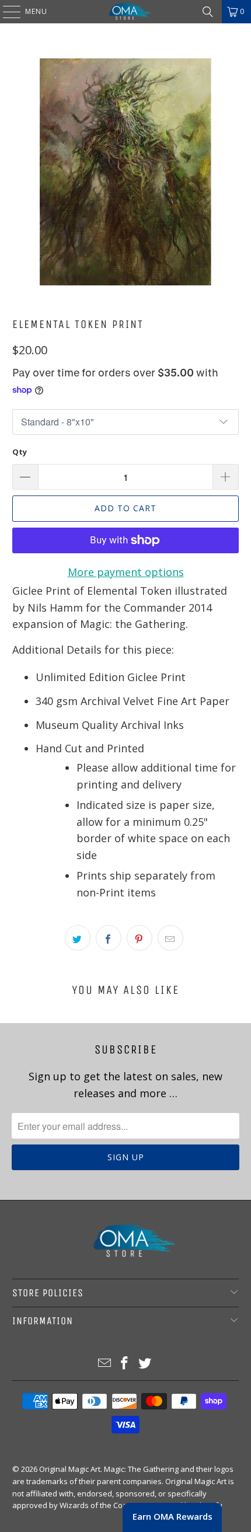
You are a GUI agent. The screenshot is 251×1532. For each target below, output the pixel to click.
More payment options (126, 572)
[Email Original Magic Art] (104, 1363)
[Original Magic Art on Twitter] (145, 1363)
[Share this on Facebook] (108, 938)
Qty (19, 451)
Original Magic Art (69, 1469)
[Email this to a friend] (170, 938)
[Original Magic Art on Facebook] (125, 1363)
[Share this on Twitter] (77, 938)
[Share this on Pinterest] (139, 938)
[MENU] (6, 11)
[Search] (208, 11)
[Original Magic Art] (126, 11)
